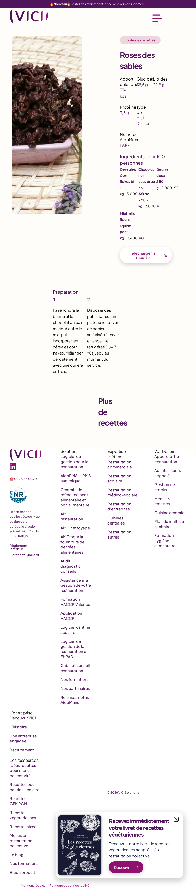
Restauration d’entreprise (119, 506)
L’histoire (18, 726)
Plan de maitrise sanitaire (169, 524)
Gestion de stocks (164, 487)
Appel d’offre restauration (166, 459)
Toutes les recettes (140, 40)
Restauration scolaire (119, 478)
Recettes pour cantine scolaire (24, 787)
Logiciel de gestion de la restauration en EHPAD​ (74, 649)
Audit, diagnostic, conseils (71, 565)
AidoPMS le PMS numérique (75, 478)
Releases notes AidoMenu (74, 700)
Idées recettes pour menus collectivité (23, 770)
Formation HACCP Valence (75, 602)
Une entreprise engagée (23, 738)
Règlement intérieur (18, 547)
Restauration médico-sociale (122, 492)
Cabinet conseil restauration (75, 668)
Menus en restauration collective (21, 840)
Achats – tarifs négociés (167, 473)
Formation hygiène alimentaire (164, 540)
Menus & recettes (162, 501)
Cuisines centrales (116, 520)
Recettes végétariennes (23, 815)
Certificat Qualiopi (24, 555)
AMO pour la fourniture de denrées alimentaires (72, 544)
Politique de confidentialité (69, 885)
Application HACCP (71, 616)
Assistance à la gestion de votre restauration (75, 585)
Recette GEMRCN (18, 801)
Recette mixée (23, 826)
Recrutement (22, 749)
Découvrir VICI (23, 717)
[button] (176, 819)
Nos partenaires (75, 688)
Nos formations (74, 679)
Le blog (16, 854)
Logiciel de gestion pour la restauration (74, 461)
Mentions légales (33, 885)
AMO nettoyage (75, 527)
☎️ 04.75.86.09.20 (23, 479)
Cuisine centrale (169, 512)
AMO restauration (71, 516)
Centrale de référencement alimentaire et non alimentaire (74, 497)
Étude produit (22, 872)
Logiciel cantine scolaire (75, 630)
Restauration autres (119, 534)
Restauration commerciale (119, 464)
